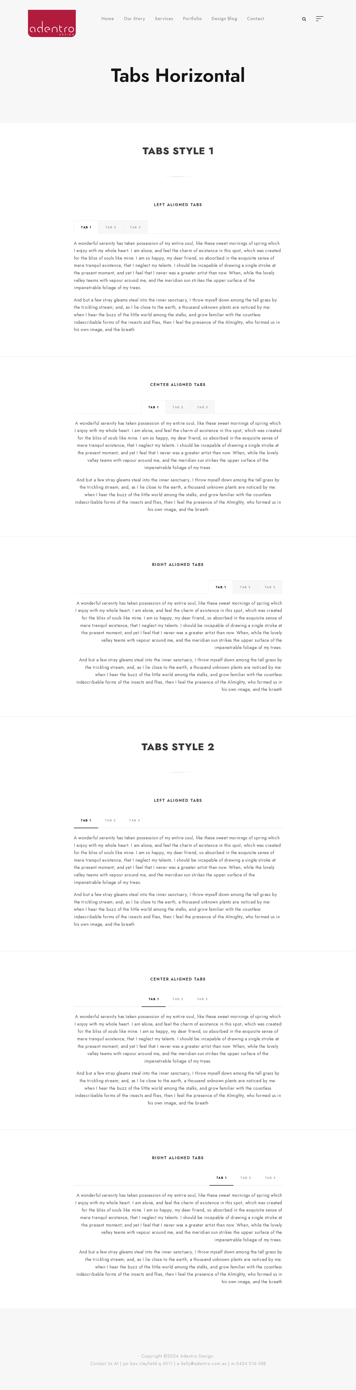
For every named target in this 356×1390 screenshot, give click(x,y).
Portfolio (192, 18)
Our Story (134, 18)
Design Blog (224, 18)
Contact (255, 18)
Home (107, 18)
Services (164, 18)
